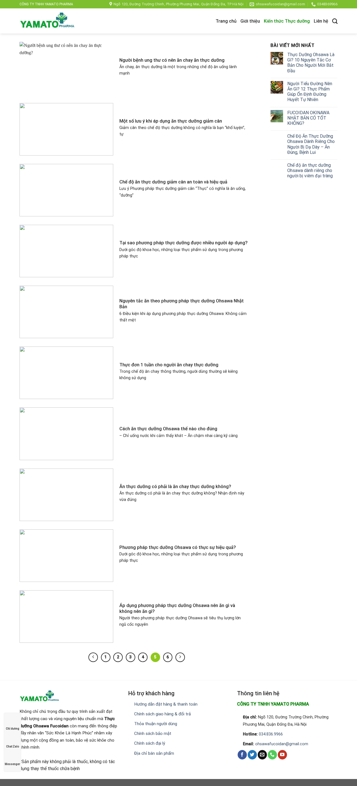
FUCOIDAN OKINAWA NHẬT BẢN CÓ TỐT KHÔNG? (308, 118)
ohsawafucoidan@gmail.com (281, 744)
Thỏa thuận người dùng (155, 723)
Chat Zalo (12, 746)
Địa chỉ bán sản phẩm (154, 753)
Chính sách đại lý (149, 743)
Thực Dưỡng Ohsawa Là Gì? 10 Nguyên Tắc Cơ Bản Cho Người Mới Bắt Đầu (310, 62)
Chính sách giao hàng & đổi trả (162, 713)
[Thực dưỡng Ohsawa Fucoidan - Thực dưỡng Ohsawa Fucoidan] (47, 21)
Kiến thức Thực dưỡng (287, 21)
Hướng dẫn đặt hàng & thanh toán (165, 704)
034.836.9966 (271, 734)
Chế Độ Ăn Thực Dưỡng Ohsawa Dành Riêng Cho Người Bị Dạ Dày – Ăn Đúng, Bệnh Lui (311, 144)
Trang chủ (226, 21)
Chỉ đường (12, 728)
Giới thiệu (250, 21)
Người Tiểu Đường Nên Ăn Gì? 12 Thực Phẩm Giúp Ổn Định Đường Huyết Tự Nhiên (309, 91)
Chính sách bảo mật (152, 733)
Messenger (12, 764)
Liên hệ (321, 21)
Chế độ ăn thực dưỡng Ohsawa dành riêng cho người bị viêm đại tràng (310, 170)
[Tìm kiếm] (334, 21)
